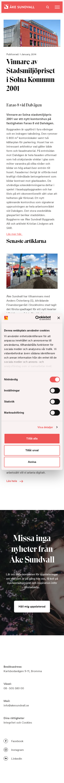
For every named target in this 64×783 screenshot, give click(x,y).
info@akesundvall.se (16, 705)
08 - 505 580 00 (14, 688)
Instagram (17, 750)
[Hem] (19, 7)
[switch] (55, 390)
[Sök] (47, 7)
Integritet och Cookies (18, 722)
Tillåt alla (32, 438)
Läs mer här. (14, 234)
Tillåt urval (32, 450)
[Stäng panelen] (58, 318)
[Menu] (57, 7)
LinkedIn (16, 758)
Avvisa (32, 461)
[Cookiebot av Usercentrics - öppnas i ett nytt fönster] (37, 318)
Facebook (17, 741)
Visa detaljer (45, 427)
